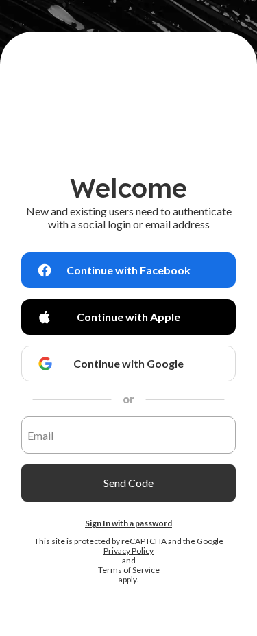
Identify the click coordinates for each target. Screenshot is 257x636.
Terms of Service (129, 570)
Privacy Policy (128, 551)
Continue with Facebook (128, 269)
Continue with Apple (128, 316)
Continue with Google (128, 363)
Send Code (128, 482)
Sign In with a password (128, 523)
